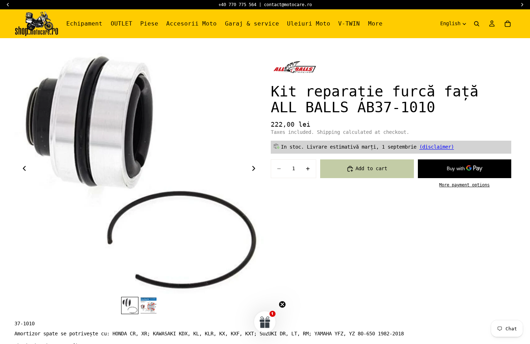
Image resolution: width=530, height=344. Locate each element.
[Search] (477, 24)
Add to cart (371, 168)
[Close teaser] (282, 304)
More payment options (464, 184)
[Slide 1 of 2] (130, 305)
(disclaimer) (436, 147)
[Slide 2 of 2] (148, 305)
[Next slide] (256, 169)
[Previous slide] (22, 169)
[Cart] (508, 24)
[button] (265, 322)
